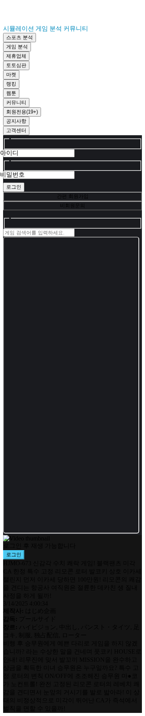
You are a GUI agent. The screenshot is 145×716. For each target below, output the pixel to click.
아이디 (9, 153)
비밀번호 (12, 174)
